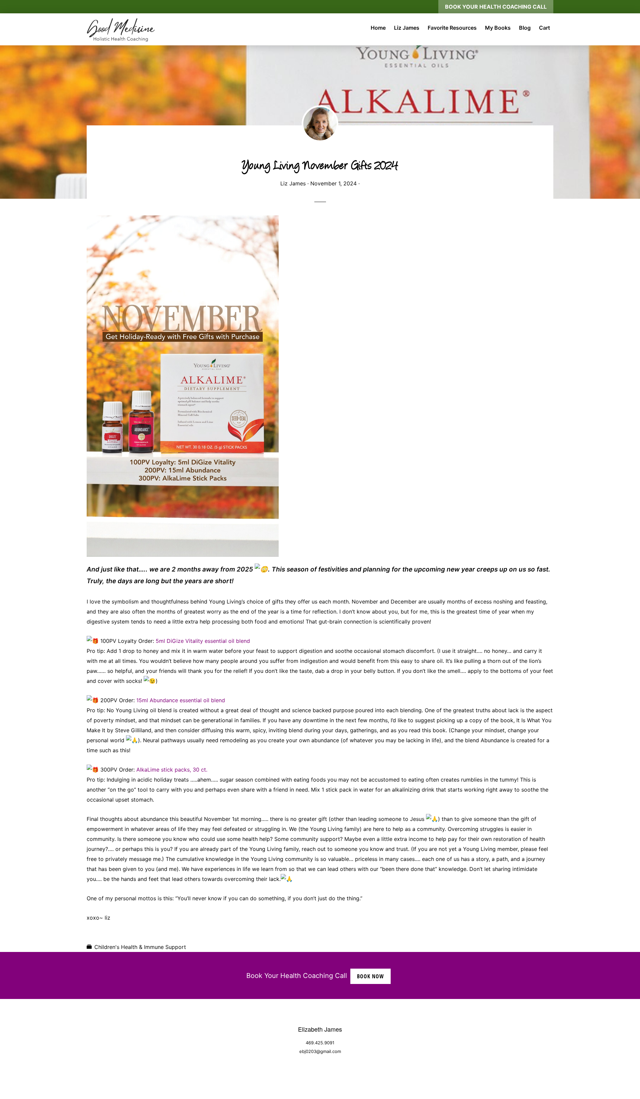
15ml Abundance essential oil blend (180, 700)
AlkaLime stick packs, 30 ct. (171, 769)
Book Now (370, 976)
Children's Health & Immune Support (140, 947)
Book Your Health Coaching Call (496, 6)
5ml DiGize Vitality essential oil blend (203, 641)
